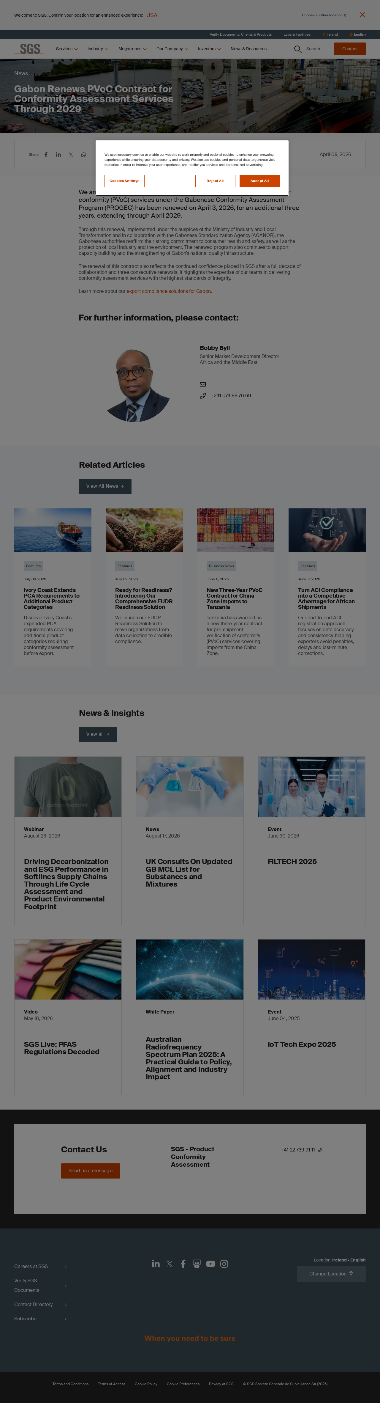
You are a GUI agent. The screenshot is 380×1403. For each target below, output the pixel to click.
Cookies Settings (125, 181)
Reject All (215, 181)
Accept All (260, 181)
